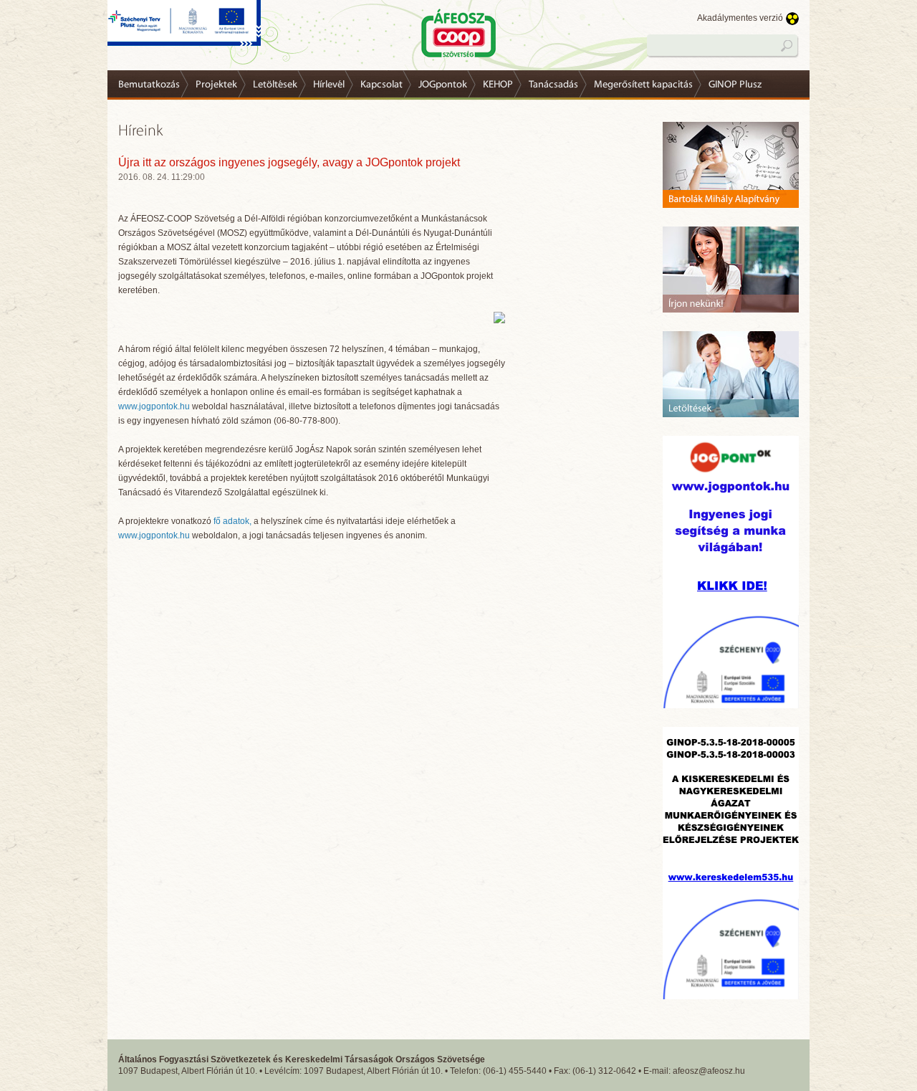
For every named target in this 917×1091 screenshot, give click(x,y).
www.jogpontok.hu (154, 406)
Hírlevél (329, 84)
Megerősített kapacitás (643, 84)
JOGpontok (442, 84)
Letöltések (275, 84)
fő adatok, (232, 521)
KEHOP (498, 84)
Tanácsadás (553, 84)
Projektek (216, 84)
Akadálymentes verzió (740, 18)
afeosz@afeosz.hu (709, 1071)
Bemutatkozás (149, 84)
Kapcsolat (381, 84)
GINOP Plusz (735, 84)
